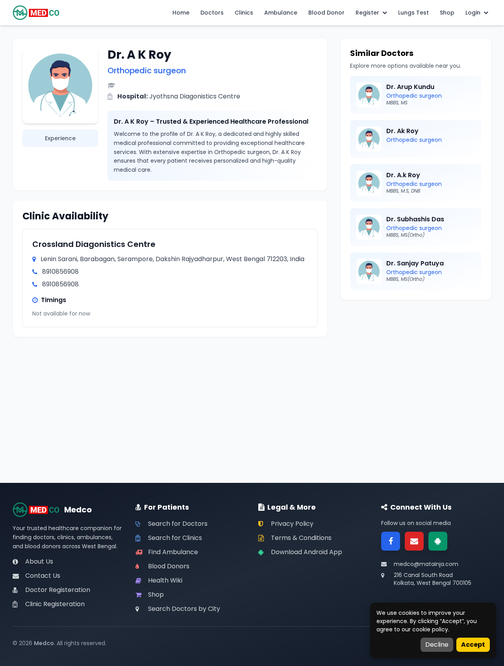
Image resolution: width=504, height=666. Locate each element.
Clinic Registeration (55, 603)
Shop (447, 13)
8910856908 (60, 271)
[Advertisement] (415, 365)
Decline (436, 644)
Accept (473, 644)
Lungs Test (413, 13)
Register (367, 13)
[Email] (414, 541)
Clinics (244, 13)
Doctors (212, 13)
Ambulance (280, 13)
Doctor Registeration (57, 589)
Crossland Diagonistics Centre (94, 244)
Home (180, 13)
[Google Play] (437, 541)
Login (472, 13)
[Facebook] (390, 541)
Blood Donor (326, 13)
